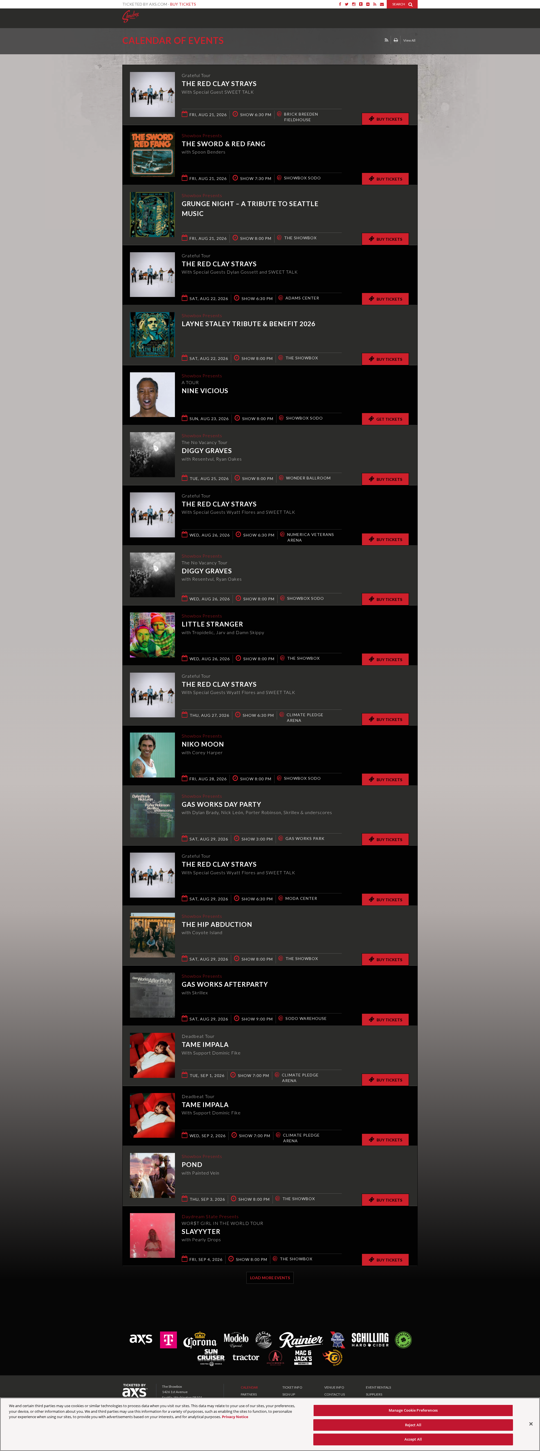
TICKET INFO (292, 1387)
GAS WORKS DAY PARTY (221, 804)
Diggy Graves (207, 450)
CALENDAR (249, 1387)
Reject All (413, 1424)
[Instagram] (354, 4)
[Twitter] (346, 4)
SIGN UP (288, 1394)
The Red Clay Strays (219, 83)
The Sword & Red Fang (224, 144)
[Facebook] (340, 4)
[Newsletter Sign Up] (382, 4)
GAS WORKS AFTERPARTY (225, 984)
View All (409, 40)
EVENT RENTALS (378, 1387)
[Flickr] (368, 4)
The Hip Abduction (217, 924)
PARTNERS (249, 1394)
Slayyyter (201, 1231)
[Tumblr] (361, 4)
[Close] (531, 1424)
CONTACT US (334, 1394)
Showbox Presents (130, 16)
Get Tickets (389, 419)
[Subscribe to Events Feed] (386, 40)
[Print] (396, 40)
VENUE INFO (334, 1387)
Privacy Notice (235, 1416)
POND (192, 1164)
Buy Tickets (183, 4)
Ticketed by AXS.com (265, 41)
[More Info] (152, 115)
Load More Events (270, 1277)
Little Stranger (212, 624)
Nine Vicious (205, 391)
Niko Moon (203, 744)
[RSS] (374, 4)
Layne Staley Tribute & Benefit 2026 (248, 324)
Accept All (413, 1439)
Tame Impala (205, 1044)
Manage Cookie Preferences (413, 1410)
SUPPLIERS (374, 1394)
